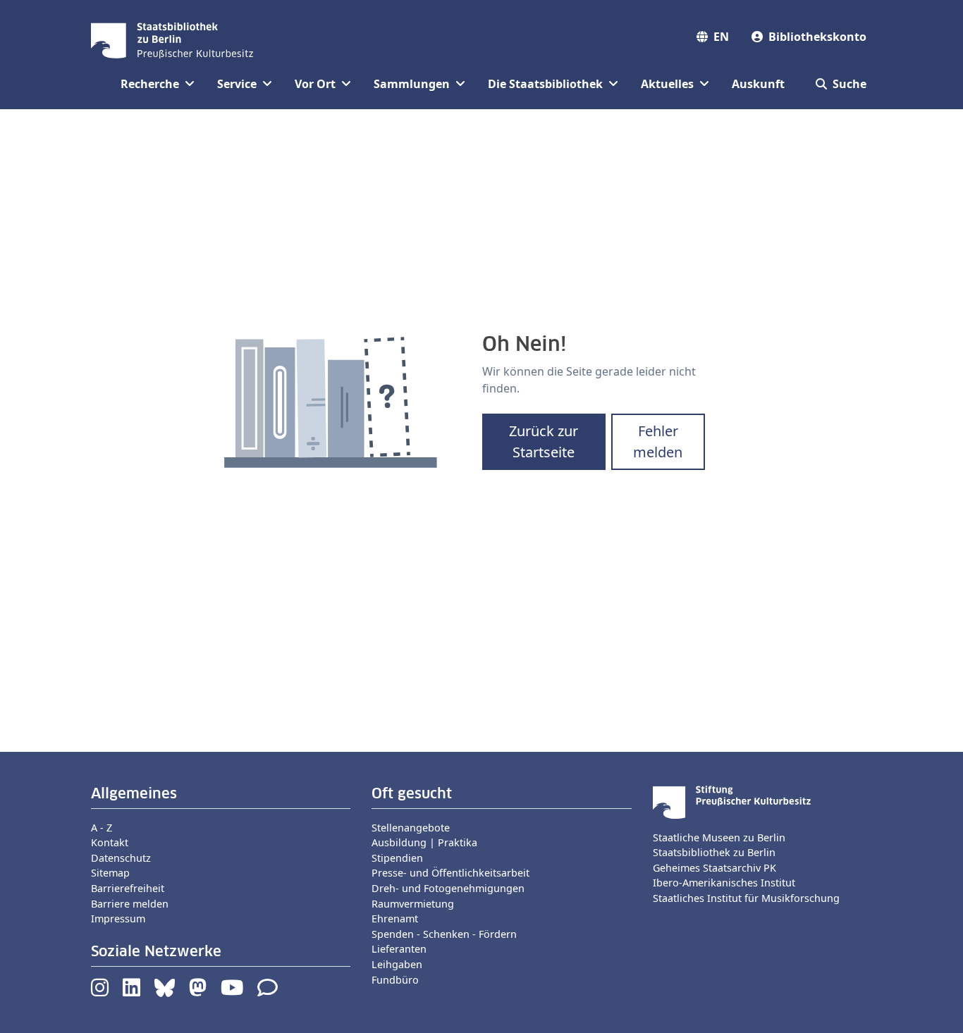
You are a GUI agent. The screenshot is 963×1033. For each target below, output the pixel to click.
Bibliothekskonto (817, 36)
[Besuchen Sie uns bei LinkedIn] (131, 991)
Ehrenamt (395, 918)
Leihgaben (397, 964)
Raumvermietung (413, 903)
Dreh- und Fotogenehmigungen (448, 888)
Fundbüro (395, 979)
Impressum (118, 918)
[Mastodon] (198, 991)
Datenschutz (121, 858)
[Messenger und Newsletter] (267, 991)
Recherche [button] (150, 84)
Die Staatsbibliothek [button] (545, 84)
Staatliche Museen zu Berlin (719, 837)
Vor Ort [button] (315, 84)
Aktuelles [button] (667, 84)
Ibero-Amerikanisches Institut (724, 882)
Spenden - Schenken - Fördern (444, 934)
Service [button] (237, 84)
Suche (849, 84)
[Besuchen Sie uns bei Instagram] (100, 991)
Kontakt (109, 842)
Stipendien (397, 858)
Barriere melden (129, 903)
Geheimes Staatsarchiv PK (714, 867)
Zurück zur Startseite (543, 441)
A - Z (101, 827)
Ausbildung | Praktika (424, 842)
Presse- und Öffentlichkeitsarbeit (450, 872)
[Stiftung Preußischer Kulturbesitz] (732, 801)
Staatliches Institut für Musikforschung (746, 898)
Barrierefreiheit (127, 888)
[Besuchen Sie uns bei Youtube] (232, 991)
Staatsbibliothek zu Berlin (714, 852)
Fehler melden (657, 441)
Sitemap (110, 872)
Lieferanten (399, 948)
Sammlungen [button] (412, 84)
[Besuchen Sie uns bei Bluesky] (164, 991)
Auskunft (758, 84)
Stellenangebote (411, 827)
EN (721, 36)
